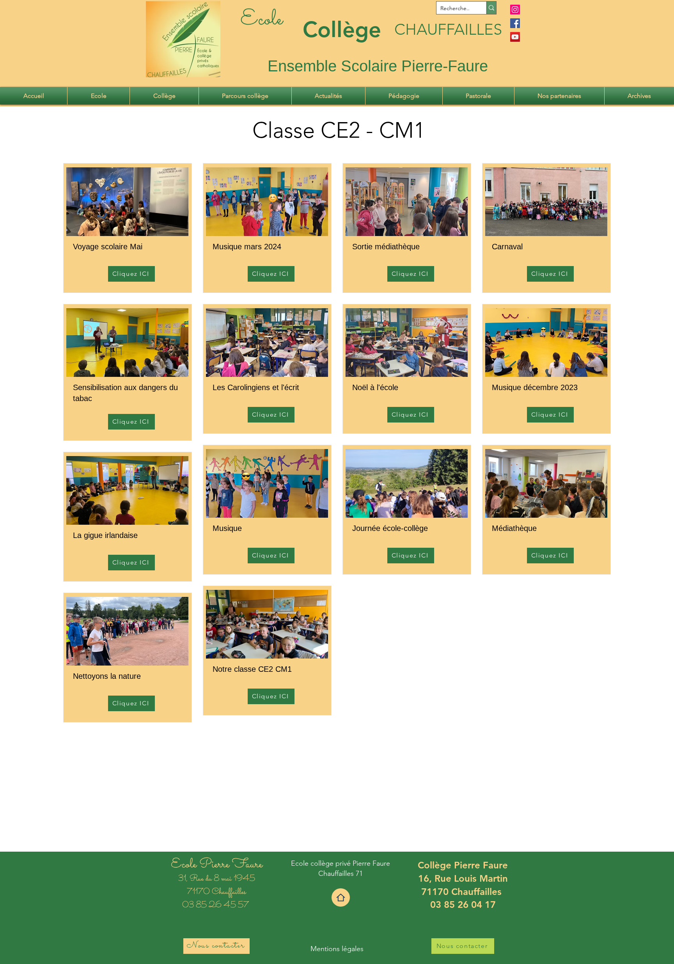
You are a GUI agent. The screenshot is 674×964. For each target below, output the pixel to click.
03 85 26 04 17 (463, 904)
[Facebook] (515, 23)
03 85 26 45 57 (216, 905)
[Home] (341, 897)
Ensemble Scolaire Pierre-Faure (378, 66)
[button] (98, 96)
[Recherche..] (491, 8)
